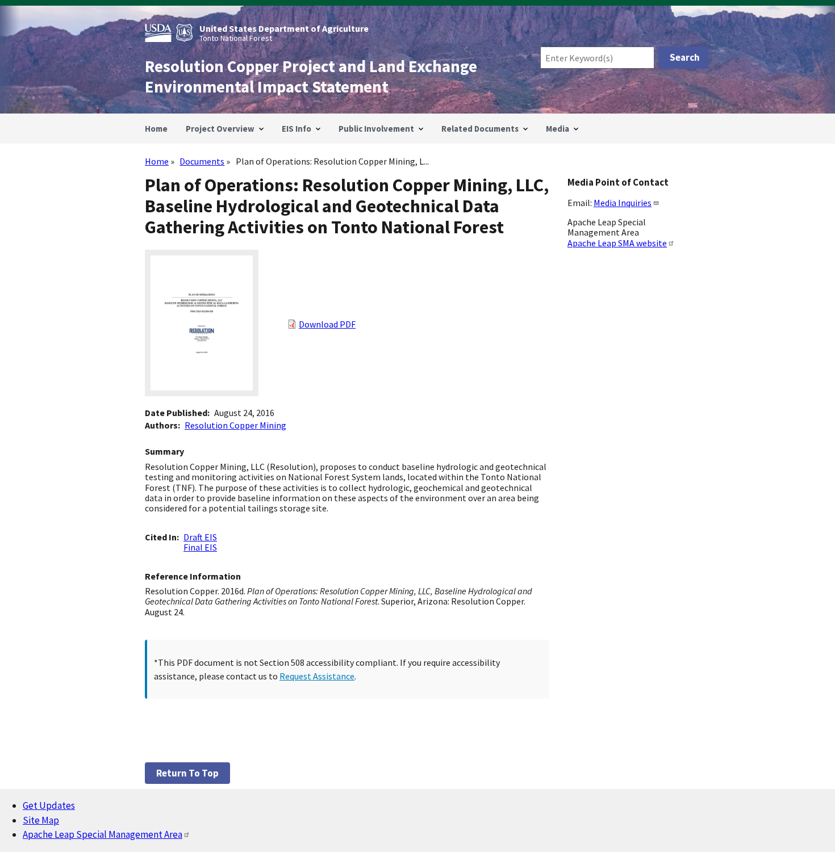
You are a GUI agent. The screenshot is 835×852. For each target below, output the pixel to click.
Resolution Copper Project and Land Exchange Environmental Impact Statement (311, 76)
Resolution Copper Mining (235, 425)
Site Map (41, 820)
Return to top (187, 773)
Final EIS (200, 547)
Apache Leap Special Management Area (102, 834)
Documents (201, 161)
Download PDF (327, 324)
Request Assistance (316, 676)
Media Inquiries (623, 202)
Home (157, 161)
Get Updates (49, 805)
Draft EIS (200, 537)
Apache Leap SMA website (617, 243)
